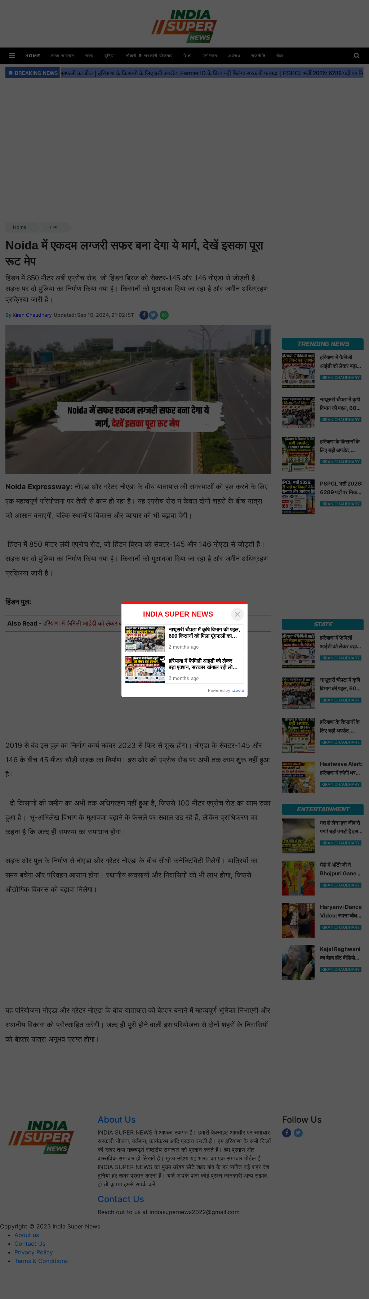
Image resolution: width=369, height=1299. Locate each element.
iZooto (238, 690)
